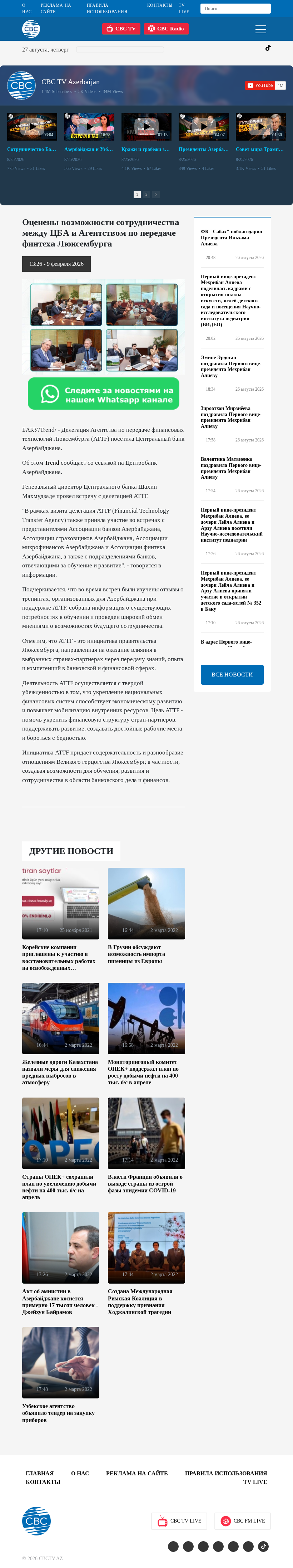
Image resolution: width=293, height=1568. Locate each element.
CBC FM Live (249, 1521)
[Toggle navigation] (261, 29)
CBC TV (125, 28)
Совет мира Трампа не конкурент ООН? (261, 149)
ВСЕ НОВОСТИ (232, 674)
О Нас (27, 8)
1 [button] (137, 194)
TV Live (184, 8)
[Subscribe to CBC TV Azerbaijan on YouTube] (265, 85)
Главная (40, 1473)
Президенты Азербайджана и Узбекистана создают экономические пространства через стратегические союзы (204, 149)
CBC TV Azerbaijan (70, 82)
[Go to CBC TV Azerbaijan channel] (21, 85)
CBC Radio (170, 28)
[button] (156, 194)
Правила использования (107, 8)
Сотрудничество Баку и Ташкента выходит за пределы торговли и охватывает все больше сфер (32, 149)
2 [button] (146, 194)
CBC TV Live (186, 1521)
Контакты (160, 5)
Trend (52, 462)
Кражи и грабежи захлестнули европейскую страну (146, 149)
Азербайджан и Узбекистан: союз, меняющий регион (89, 149)
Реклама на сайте (56, 8)
